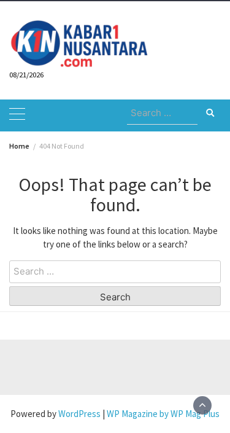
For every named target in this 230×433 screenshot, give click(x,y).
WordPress (79, 413)
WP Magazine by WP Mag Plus (163, 413)
